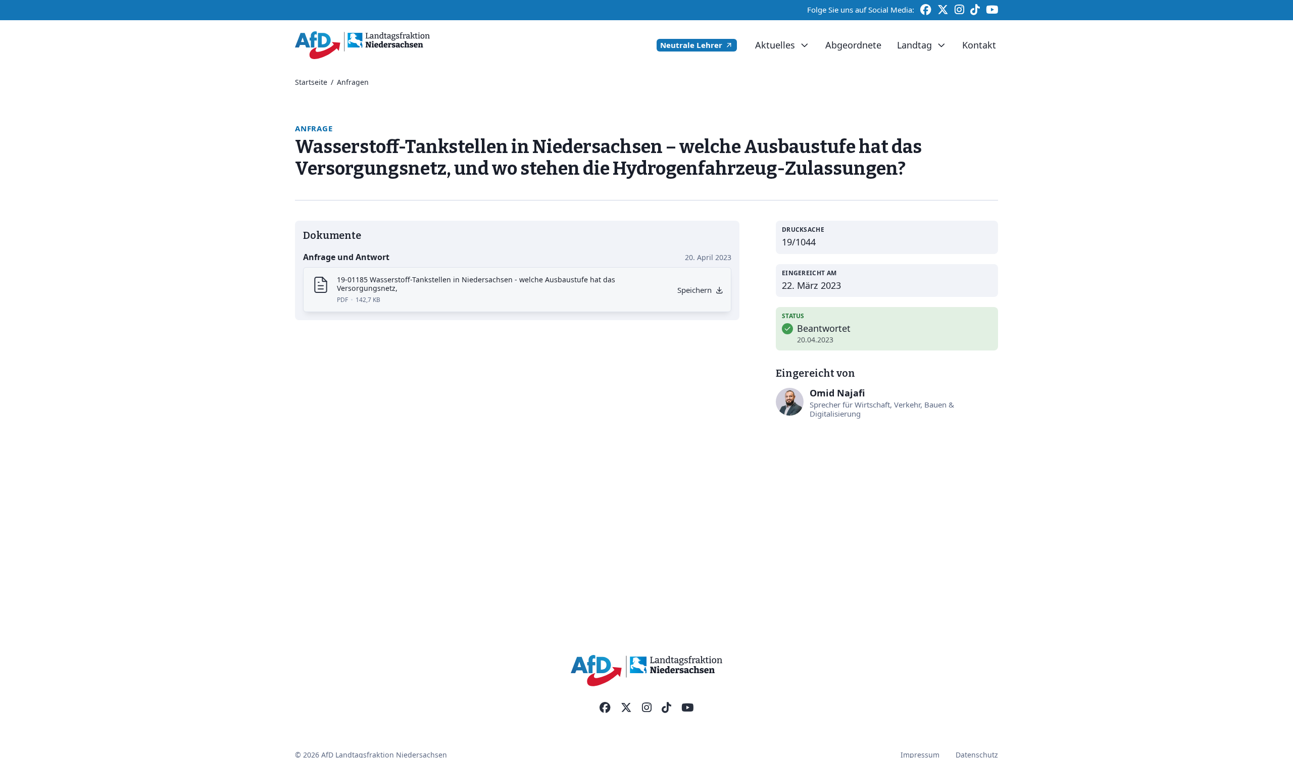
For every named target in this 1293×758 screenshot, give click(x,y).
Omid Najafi (837, 393)
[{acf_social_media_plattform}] (605, 708)
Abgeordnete (853, 45)
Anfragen (353, 82)
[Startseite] (362, 45)
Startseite (311, 82)
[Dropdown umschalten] (804, 45)
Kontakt (979, 45)
